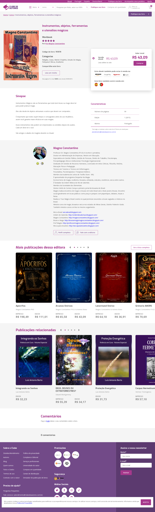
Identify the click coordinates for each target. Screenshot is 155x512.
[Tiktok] (79, 490)
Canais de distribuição (31, 474)
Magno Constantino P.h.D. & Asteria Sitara (71, 309)
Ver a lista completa (141, 247)
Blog (5, 461)
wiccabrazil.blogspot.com (72, 212)
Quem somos (8, 465)
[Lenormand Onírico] (114, 278)
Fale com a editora (87, 232)
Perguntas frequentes (11, 491)
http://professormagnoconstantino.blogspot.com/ (81, 223)
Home (5, 15)
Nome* (123, 452)
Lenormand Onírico (105, 306)
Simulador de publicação (35, 478)
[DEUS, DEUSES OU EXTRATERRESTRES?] (74, 360)
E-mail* (124, 461)
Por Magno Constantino (55, 44)
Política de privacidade (31, 453)
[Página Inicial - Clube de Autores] (10, 8)
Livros (11, 15)
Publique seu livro (115, 1)
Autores (6, 457)
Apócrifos (20, 306)
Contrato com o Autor (11, 478)
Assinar (126, 473)
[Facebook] (64, 490)
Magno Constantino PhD (25, 309)
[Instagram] (71, 490)
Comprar (139, 63)
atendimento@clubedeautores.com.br (104, 132)
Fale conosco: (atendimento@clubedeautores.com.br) (23, 495)
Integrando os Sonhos (27, 388)
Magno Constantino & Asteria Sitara (109, 309)
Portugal (78, 1)
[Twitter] (57, 490)
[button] (70, 247)
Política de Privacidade (24, 503)
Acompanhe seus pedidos (135, 1)
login (48, 421)
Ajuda (149, 1)
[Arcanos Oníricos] (74, 278)
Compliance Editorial (30, 457)
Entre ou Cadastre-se (136, 7)
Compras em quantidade (117, 7)
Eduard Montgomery (63, 395)
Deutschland (97, 1)
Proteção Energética (106, 388)
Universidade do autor (31, 465)
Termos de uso (9, 474)
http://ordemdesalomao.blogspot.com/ (83, 215)
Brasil (70, 1)
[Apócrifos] (34, 278)
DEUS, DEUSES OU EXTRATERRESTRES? (66, 389)
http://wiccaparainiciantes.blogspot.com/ (84, 226)
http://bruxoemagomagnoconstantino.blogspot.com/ (84, 220)
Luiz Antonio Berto (23, 392)
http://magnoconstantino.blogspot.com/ (83, 218)
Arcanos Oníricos (64, 306)
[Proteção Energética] (114, 360)
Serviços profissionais (31, 461)
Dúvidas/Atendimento (11, 453)
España (87, 1)
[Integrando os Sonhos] (34, 360)
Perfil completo (64, 232)
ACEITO (146, 502)
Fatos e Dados (8, 469)
